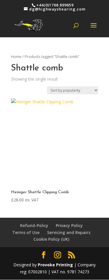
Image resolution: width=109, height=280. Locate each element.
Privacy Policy (69, 225)
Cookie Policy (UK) (51, 239)
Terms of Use (26, 232)
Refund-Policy (34, 225)
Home (16, 56)
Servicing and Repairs (68, 232)
